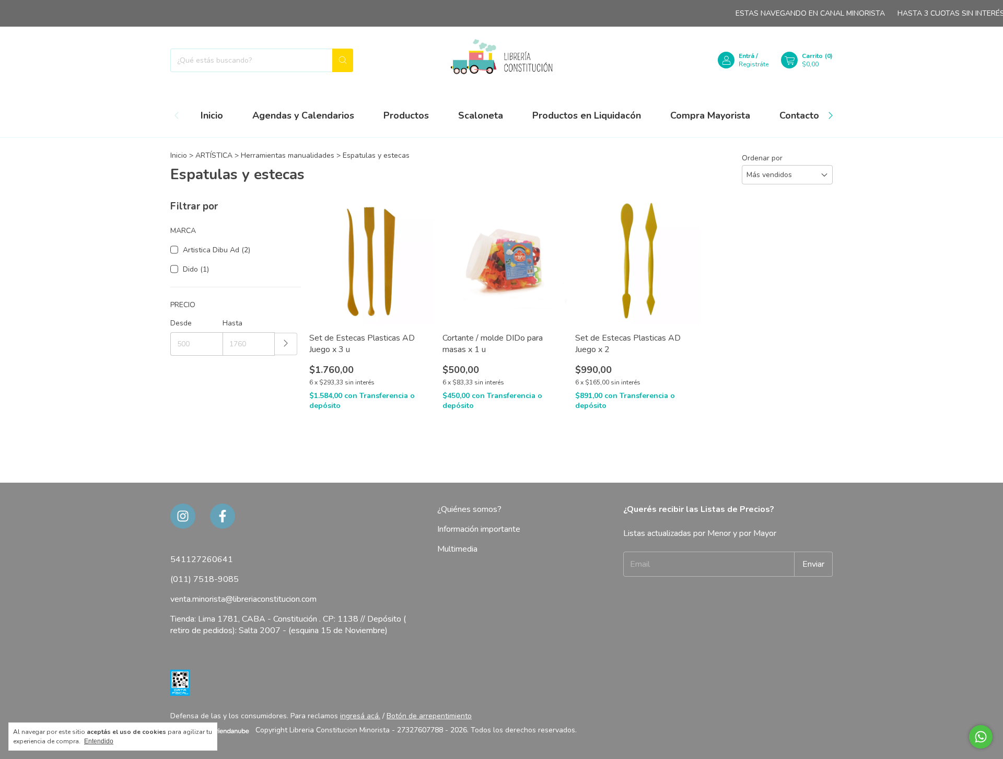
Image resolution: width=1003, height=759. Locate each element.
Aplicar (286, 344)
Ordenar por (762, 158)
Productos (406, 115)
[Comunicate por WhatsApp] (981, 737)
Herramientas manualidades (287, 155)
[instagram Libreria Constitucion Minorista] (182, 516)
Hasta (232, 323)
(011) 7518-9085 (204, 579)
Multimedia (457, 549)
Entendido (98, 741)
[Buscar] (342, 60)
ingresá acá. (360, 716)
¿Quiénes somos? (469, 509)
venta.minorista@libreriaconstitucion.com (243, 599)
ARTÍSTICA (215, 155)
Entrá (746, 56)
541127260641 (201, 559)
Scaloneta (480, 115)
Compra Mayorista (710, 115)
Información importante (478, 529)
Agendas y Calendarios (303, 115)
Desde (181, 323)
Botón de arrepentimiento (429, 716)
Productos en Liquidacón (586, 115)
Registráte (753, 64)
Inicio (212, 115)
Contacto (799, 115)
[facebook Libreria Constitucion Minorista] (222, 516)
